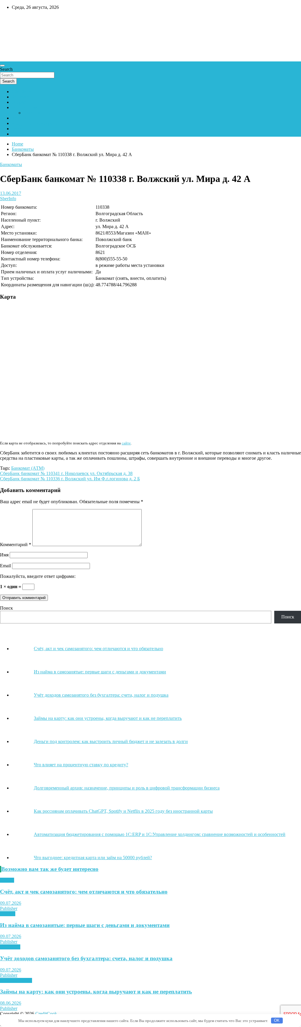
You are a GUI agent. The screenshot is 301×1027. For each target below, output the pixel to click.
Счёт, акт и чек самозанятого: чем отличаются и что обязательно (84, 892)
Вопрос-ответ (25, 107)
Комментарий (15, 544)
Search (6, 69)
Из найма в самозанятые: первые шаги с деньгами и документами (85, 925)
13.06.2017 (10, 193)
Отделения (23, 102)
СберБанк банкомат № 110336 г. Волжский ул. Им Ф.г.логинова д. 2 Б (70, 478)
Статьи (7, 880)
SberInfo (8, 198)
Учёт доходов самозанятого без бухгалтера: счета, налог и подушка (86, 958)
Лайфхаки (10, 946)
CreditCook (18, 20)
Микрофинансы (16, 980)
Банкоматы (23, 96)
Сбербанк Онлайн (30, 133)
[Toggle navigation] (2, 65)
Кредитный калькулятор (36, 123)
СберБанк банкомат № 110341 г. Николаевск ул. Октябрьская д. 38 (66, 473)
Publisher (8, 908)
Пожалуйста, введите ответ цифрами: (38, 576)
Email (5, 565)
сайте (126, 443)
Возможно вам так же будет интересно (49, 869)
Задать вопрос (38, 112)
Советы (7, 913)
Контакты (21, 118)
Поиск (6, 608)
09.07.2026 (10, 903)
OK (277, 1020)
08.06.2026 (10, 1003)
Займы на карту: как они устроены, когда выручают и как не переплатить (96, 991)
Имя (4, 554)
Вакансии (21, 128)
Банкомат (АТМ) (27, 468)
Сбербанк (21, 91)
